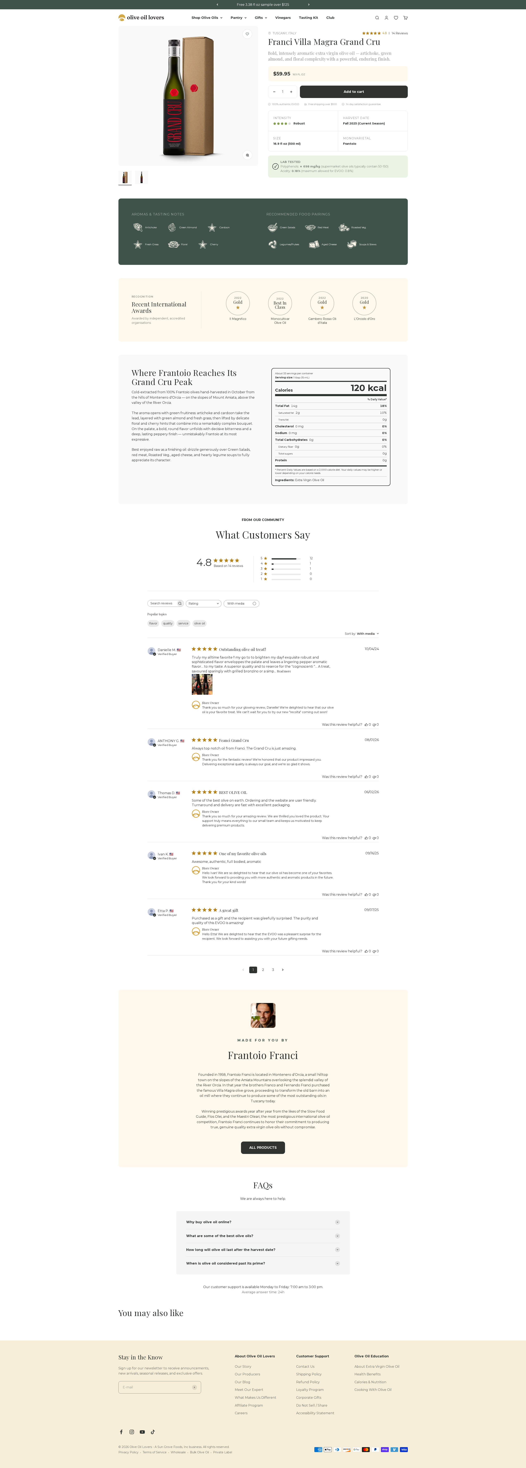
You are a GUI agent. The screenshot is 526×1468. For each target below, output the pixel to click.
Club (330, 18)
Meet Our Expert (249, 1390)
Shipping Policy (309, 1374)
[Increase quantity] (291, 92)
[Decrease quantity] (274, 92)
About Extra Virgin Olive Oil (377, 1367)
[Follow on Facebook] (121, 1432)
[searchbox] (162, 603)
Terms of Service (155, 1452)
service (183, 623)
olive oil (199, 623)
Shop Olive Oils (205, 18)
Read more (284, 671)
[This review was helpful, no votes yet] (366, 725)
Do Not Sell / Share (311, 1405)
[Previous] (217, 4)
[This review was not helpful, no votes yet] (374, 725)
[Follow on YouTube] (142, 1432)
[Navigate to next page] (283, 970)
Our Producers (247, 1374)
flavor (153, 623)
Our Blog (242, 1382)
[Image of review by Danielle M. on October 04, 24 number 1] (202, 684)
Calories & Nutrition (370, 1382)
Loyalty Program (310, 1390)
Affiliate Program (249, 1405)
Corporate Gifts (308, 1398)
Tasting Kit (308, 18)
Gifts (259, 18)
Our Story (243, 1367)
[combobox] (204, 603)
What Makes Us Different (255, 1398)
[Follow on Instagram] (132, 1432)
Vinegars (283, 18)
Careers (241, 1413)
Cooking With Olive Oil (373, 1390)
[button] (247, 34)
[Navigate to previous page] (243, 970)
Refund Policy (308, 1382)
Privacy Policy (128, 1452)
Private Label (222, 1452)
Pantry (236, 18)
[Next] (309, 4)
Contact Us (305, 1367)
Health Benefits (367, 1374)
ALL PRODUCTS (263, 1148)
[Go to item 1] (125, 178)
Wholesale (178, 1452)
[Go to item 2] (141, 178)
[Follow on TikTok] (153, 1432)
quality (168, 623)
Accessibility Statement (315, 1413)
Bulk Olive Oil (199, 1452)
